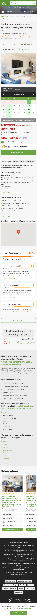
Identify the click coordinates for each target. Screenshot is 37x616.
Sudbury (10, 374)
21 (33, 109)
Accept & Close (18, 612)
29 (3, 116)
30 (9, 116)
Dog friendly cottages (10, 585)
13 (29, 105)
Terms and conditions (9, 589)
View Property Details (11, 530)
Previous (5, 68)
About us (23, 585)
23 (9, 113)
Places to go (30, 12)
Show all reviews (18, 320)
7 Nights (17, 89)
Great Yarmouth (7, 450)
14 (33, 105)
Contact (30, 585)
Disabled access (10, 581)
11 (19, 105)
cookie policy (27, 608)
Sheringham (14, 3)
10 (14, 105)
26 (24, 113)
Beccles (5, 453)
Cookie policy (30, 589)
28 (33, 113)
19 (24, 109)
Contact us (8, 12)
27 (29, 113)
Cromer (5, 444)
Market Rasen (7, 456)
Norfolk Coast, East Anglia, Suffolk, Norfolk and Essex (17, 407)
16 (9, 109)
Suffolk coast (25, 372)
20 (29, 109)
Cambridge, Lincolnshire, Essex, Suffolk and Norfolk (16, 363)
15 (3, 109)
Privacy (21, 589)
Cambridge (6, 412)
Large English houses (24, 581)
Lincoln (5, 421)
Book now (17, 152)
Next (32, 68)
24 (14, 113)
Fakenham (6, 441)
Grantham (6, 459)
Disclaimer (18, 592)
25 (19, 113)
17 (14, 109)
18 (19, 109)
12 (24, 105)
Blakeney (5, 447)
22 (3, 113)
